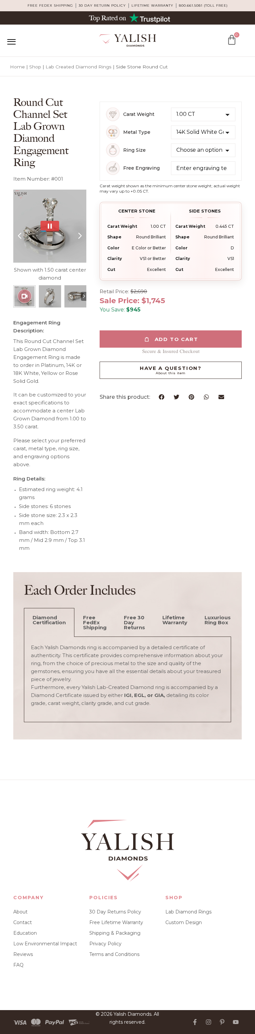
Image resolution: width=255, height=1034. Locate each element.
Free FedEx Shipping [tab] (95, 622)
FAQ (18, 965)
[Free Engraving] (113, 168)
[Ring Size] (113, 150)
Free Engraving (141, 168)
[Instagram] (208, 1022)
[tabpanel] (127, 679)
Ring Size (134, 150)
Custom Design (183, 922)
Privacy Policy (105, 944)
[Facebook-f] (195, 1022)
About (20, 912)
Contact (22, 922)
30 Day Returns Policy (115, 912)
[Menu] (11, 42)
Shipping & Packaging (114, 933)
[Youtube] (236, 1022)
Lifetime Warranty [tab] (174, 620)
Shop (35, 66)
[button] (161, 396)
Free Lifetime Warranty (116, 922)
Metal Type (136, 132)
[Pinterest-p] (222, 1022)
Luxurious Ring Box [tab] (218, 620)
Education (25, 933)
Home (17, 66)
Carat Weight (138, 114)
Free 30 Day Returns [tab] (134, 622)
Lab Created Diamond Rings (78, 66)
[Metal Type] (113, 132)
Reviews (23, 954)
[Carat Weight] (113, 114)
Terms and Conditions (114, 954)
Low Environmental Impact (45, 944)
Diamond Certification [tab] (49, 620)
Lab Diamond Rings (188, 912)
